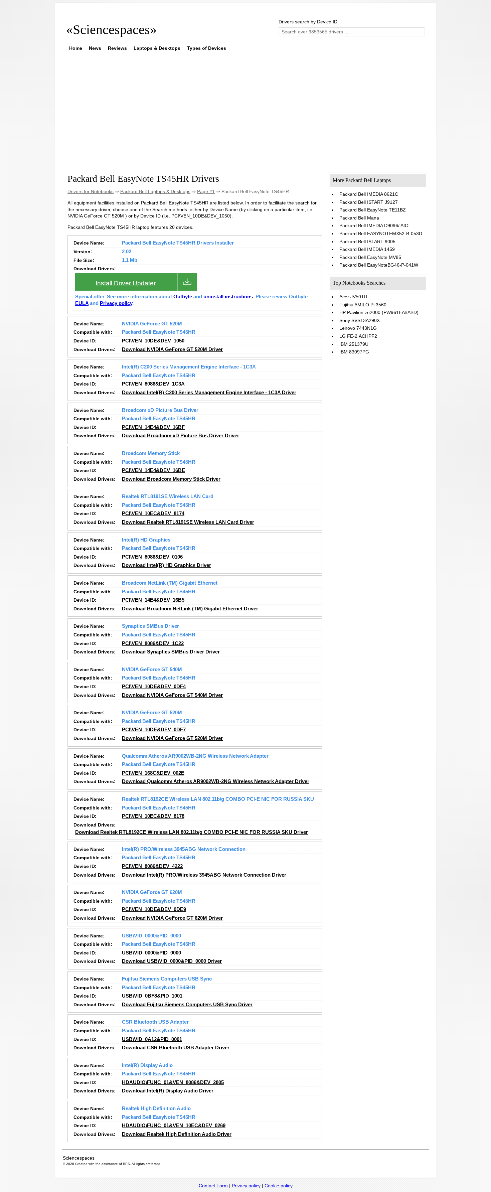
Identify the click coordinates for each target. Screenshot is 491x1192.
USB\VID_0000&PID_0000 (151, 952)
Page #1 (206, 191)
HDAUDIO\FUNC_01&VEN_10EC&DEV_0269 (173, 1125)
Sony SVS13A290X (359, 320)
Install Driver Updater (126, 283)
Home (75, 48)
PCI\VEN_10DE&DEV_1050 (153, 340)
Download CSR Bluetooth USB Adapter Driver (175, 1047)
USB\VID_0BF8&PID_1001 (152, 996)
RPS (126, 1164)
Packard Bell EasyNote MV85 (370, 257)
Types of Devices (206, 48)
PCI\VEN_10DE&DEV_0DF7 (154, 729)
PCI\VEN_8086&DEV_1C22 (153, 643)
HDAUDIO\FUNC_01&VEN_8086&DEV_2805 (173, 1082)
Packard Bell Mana (359, 217)
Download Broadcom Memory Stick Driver (171, 479)
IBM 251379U (353, 344)
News (95, 48)
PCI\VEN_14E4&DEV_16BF (153, 427)
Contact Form (213, 1185)
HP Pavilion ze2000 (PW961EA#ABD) (379, 312)
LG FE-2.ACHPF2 (358, 336)
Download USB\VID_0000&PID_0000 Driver (172, 961)
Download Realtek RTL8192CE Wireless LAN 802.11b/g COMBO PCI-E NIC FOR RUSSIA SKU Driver (191, 832)
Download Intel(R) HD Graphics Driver (166, 565)
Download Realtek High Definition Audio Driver (176, 1134)
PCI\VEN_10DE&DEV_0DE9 (154, 909)
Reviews (117, 48)
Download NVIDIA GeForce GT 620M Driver (172, 918)
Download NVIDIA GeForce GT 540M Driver (172, 695)
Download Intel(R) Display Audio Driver (167, 1090)
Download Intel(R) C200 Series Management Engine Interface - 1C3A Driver (209, 392)
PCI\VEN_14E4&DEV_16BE (153, 470)
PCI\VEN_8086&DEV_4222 (152, 866)
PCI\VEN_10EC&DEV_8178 (153, 816)
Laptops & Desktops (157, 48)
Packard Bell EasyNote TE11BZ (372, 209)
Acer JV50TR (353, 296)
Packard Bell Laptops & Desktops (155, 191)
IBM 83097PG (354, 351)
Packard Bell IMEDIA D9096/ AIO (373, 225)
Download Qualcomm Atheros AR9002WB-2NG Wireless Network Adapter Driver (215, 781)
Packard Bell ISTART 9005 (367, 241)
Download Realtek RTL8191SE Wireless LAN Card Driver (188, 522)
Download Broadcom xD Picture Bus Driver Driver (180, 435)
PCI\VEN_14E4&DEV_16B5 (153, 600)
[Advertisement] (245, 113)
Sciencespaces (79, 1158)
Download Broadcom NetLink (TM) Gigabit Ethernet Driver (190, 608)
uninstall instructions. (228, 296)
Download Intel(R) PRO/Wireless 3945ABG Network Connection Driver (204, 875)
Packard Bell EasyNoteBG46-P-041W (378, 265)
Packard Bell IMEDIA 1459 (367, 249)
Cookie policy (279, 1185)
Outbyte (182, 296)
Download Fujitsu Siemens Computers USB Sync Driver (187, 1004)
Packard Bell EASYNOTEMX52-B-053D (380, 233)
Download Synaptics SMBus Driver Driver (171, 651)
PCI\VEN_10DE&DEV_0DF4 (154, 686)
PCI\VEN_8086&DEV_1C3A (153, 384)
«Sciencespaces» (111, 29)
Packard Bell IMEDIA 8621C (368, 194)
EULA (82, 303)
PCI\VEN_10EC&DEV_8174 (153, 513)
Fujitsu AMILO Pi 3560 (362, 304)
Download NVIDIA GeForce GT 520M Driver (172, 349)
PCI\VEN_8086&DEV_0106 (152, 557)
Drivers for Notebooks (90, 191)
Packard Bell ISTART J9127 (368, 202)
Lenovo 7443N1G (358, 328)
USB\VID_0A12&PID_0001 (152, 1039)
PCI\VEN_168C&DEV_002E (153, 773)
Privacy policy (116, 303)
